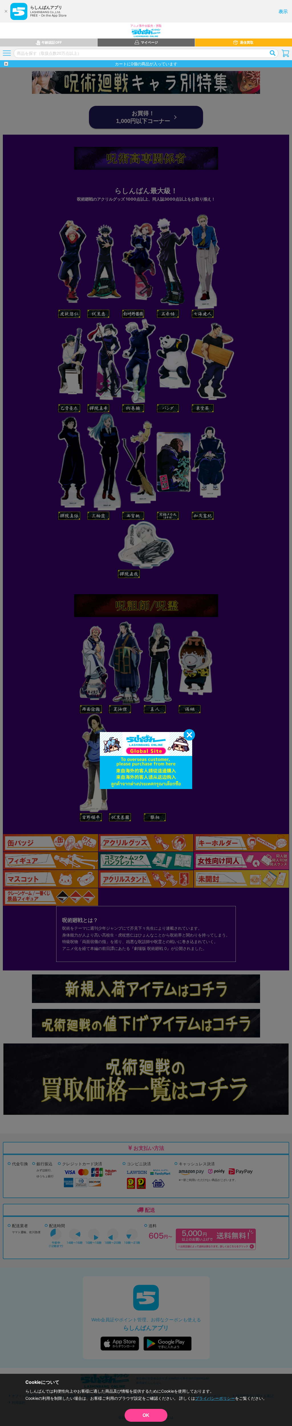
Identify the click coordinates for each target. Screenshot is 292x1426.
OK (146, 1415)
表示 (283, 11)
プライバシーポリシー (215, 1398)
